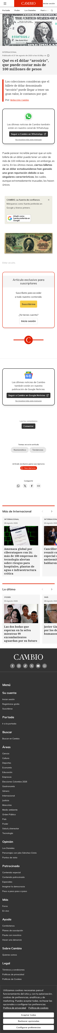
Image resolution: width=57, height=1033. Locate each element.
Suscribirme (28, 304)
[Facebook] (12, 666)
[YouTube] (38, 666)
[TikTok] (25, 666)
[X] (31, 666)
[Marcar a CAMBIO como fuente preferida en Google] (28, 218)
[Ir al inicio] (28, 3)
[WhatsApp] (44, 666)
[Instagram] (19, 666)
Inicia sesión (28, 321)
